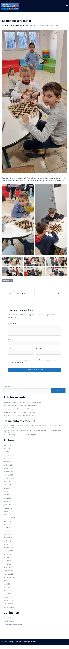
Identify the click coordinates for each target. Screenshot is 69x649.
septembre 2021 (9, 607)
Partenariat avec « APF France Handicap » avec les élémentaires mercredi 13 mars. (33, 426)
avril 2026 (7, 455)
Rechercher (7, 387)
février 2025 (8, 501)
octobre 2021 (8, 604)
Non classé (7, 618)
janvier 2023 (8, 567)
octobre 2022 (8, 574)
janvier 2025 (8, 505)
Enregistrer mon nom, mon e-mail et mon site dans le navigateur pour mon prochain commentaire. (33, 361)
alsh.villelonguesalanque (14, 25)
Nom (10, 339)
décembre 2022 (9, 571)
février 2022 (8, 594)
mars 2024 (7, 534)
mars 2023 (7, 561)
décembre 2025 (9, 468)
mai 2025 (7, 491)
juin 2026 (7, 448)
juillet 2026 (7, 445)
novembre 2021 (9, 600)
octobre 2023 (8, 551)
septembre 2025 (9, 478)
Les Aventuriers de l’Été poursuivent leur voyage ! (20, 409)
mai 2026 (7, 452)
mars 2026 (7, 458)
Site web (39, 348)
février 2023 (8, 564)
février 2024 (8, 538)
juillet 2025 (7, 485)
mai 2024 (7, 528)
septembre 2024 (9, 518)
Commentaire (13, 323)
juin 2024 (7, 524)
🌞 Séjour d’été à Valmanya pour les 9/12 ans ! (19, 415)
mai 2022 (7, 584)
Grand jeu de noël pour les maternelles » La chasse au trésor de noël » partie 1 (33, 431)
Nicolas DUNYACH (10, 426)
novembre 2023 (9, 547)
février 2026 (8, 462)
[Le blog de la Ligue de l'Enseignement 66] (10, 6)
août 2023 (7, 554)
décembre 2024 (9, 508)
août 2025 (7, 481)
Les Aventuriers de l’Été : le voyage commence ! (20, 412)
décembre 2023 (9, 544)
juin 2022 (7, 581)
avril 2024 (7, 531)
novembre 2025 (9, 472)
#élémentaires (7, 280)
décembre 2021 (9, 597)
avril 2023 (7, 557)
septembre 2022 (9, 577)
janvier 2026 (8, 465)
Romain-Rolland (9, 621)
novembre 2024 (9, 511)
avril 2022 (7, 587)
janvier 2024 (8, 541)
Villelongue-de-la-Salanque (48, 25)
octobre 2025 (8, 475)
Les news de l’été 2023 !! (27, 435)
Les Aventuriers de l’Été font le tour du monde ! (20, 406)
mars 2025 (7, 498)
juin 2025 (7, 488)
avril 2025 (7, 495)
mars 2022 (7, 590)
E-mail (10, 348)
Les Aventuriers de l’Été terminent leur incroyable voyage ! (23, 402)
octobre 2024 (8, 514)
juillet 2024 (7, 521)
